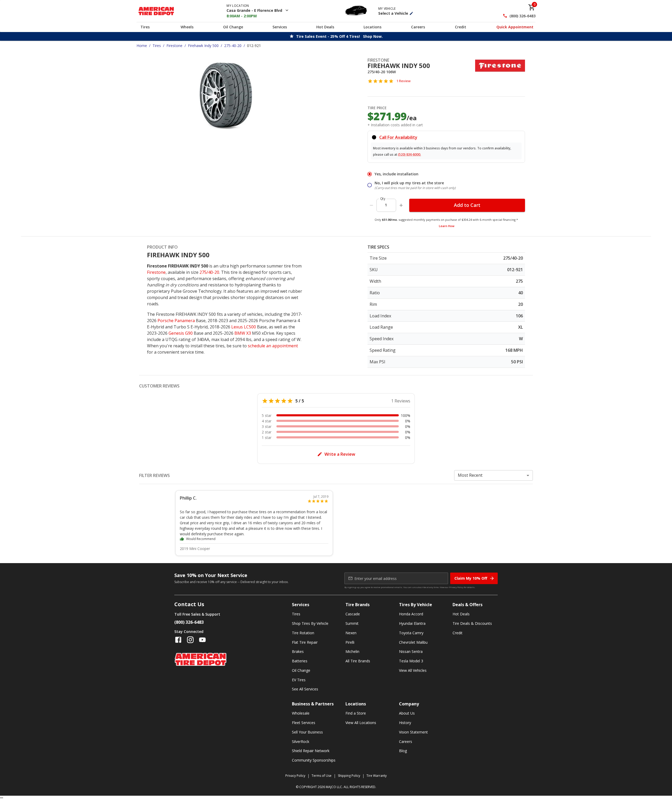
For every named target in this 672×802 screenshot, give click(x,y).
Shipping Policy (349, 775)
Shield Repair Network (310, 750)
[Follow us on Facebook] (178, 640)
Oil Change (233, 26)
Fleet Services (303, 722)
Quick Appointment (514, 26)
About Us (407, 713)
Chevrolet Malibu (413, 642)
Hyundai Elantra (412, 623)
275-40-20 (233, 45)
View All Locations (360, 722)
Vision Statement (413, 732)
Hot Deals (325, 26)
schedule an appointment (273, 346)
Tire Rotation (303, 632)
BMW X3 (242, 333)
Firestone (174, 45)
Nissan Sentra (411, 651)
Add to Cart (467, 205)
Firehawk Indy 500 (203, 45)
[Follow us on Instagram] (190, 640)
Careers (418, 26)
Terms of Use (322, 775)
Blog (403, 750)
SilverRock (300, 741)
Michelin (352, 651)
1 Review (403, 80)
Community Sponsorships (313, 760)
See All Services (305, 688)
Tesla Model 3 (411, 660)
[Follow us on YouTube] (202, 640)
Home (141, 45)
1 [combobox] (386, 204)
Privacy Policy (456, 587)
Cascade (352, 613)
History (405, 722)
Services (279, 26)
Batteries (299, 660)
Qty (382, 198)
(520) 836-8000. (409, 154)
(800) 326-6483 (523, 15)
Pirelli (349, 642)
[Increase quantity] (401, 205)
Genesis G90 (181, 333)
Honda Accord (411, 613)
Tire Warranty (376, 775)
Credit (460, 26)
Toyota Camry (411, 632)
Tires (145, 26)
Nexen (350, 632)
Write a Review (339, 454)
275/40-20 (209, 272)
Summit (352, 623)
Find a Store (355, 713)
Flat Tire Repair (305, 642)
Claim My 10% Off (470, 578)
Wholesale (300, 713)
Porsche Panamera (176, 320)
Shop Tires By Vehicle (310, 623)
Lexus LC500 (243, 327)
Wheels (187, 26)
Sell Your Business (307, 732)
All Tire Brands (357, 660)
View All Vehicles (413, 670)
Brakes (298, 651)
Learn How (446, 226)
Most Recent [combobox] (470, 475)
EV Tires (299, 679)
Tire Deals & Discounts (472, 623)
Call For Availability (398, 137)
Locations (372, 26)
